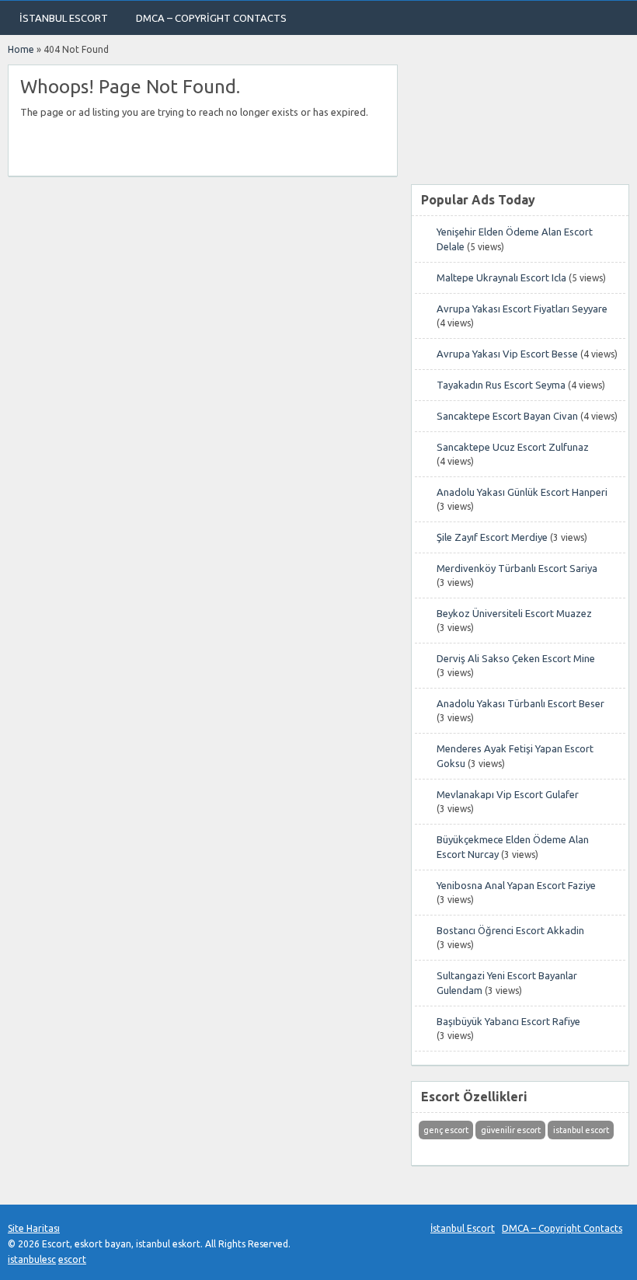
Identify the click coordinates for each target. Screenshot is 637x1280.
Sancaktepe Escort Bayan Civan (507, 415)
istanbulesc (32, 1259)
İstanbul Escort (63, 17)
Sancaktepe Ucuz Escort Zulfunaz (513, 446)
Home (21, 49)
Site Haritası (34, 1228)
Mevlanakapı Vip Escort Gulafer (508, 794)
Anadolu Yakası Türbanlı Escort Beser (520, 703)
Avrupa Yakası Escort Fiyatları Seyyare (522, 308)
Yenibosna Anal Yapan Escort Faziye (516, 885)
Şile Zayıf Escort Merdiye (492, 537)
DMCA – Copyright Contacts (211, 17)
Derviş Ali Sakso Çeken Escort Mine (516, 658)
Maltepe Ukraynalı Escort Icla (501, 277)
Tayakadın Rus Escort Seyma (501, 384)
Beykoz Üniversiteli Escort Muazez (514, 613)
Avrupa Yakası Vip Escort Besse (507, 353)
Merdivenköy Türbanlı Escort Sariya (517, 568)
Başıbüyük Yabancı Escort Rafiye (508, 1021)
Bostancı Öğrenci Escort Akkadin (510, 930)
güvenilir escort (511, 1130)
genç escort (445, 1130)
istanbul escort (581, 1130)
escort (72, 1259)
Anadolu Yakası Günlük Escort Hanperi (522, 492)
